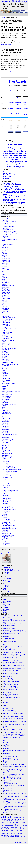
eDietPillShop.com (7, 319)
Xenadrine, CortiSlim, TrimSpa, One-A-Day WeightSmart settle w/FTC (14, 775)
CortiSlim (4, 303)
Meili (3, 381)
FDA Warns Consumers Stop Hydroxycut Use (14, 807)
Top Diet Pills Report (9, 629)
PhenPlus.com (6, 418)
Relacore (4, 452)
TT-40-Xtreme (6, 519)
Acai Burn (4, 250)
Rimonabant (5, 455)
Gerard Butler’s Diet (8, 675)
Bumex (4, 295)
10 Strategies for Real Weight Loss (15, 152)
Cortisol (4, 305)
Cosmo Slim (5, 308)
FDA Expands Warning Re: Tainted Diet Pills (13, 28)
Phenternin (11, 97)
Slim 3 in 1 (5, 463)
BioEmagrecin (6, 282)
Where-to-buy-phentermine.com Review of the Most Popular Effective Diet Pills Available (14, 620)
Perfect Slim (5, 410)
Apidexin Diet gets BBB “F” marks (12, 760)
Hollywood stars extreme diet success (13, 716)
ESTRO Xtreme (6, 325)
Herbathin (5, 346)
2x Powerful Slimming (8, 226)
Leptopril (4, 372)
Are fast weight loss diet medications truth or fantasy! (14, 199)
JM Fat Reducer (6, 369)
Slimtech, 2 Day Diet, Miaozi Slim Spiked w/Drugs (14, 803)
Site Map (5, 691)
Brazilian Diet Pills (7, 292)
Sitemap (5, 672)
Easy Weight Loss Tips (15, 144)
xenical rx (22, 838)
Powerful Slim (6, 444)
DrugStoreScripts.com (8, 318)
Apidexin (4, 276)
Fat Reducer (5, 335)
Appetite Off (7, 176)
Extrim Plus (5, 327)
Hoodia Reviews (7, 780)
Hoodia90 (4, 357)
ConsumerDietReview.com (12, 841)
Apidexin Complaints (8, 710)
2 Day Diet (5, 220)
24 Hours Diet (6, 225)
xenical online (4, 838)
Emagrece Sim (6, 322)
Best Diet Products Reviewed (11, 784)
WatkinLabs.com (6, 533)
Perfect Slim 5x (6, 412)
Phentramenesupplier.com (9, 434)
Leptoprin (5, 373)
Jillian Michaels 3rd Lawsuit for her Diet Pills (14, 643)
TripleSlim (5, 517)
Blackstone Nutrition (8, 286)
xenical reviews (17, 838)
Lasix (3, 370)
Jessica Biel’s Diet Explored (10, 715)
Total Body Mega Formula (9, 509)
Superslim (5, 503)
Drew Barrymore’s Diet (9, 680)
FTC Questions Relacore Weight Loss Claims (13, 739)
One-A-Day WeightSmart (9, 404)
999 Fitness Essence (7, 244)
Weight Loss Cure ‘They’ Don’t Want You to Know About (14, 794)
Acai (3, 246)
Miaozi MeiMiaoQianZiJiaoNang (11, 391)
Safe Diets (5, 787)
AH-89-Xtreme (6, 270)
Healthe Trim (6, 343)
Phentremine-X (6, 441)
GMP (3, 341)
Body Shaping (6, 289)
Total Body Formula (7, 508)
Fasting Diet (5, 333)
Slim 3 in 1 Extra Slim (8, 466)
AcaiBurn (4, 255)
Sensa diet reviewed (8, 638)
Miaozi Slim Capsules (8, 394)
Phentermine (5, 421)
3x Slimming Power (7, 230)
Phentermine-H (6, 423)
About (4, 580)
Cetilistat (4, 300)
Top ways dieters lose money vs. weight (14, 155)
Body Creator (6, 287)
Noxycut (4, 401)
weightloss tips (19, 833)
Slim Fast (4, 479)
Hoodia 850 (5, 353)
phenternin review (17, 832)
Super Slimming (6, 500)
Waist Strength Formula (9, 529)
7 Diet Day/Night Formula (9, 239)
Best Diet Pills (7, 582)
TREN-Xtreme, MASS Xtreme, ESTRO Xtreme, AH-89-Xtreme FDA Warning (13, 736)
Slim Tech (4, 481)
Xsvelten (4, 541)
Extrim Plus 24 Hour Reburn (10, 329)
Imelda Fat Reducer (7, 361)
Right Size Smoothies (8, 453)
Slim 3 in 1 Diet (6, 465)
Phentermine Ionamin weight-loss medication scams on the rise (12, 659)
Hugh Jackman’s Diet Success (11, 683)
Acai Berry (5, 247)
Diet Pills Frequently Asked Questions (15, 153)
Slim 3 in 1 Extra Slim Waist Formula (12, 469)
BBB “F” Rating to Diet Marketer (12, 777)
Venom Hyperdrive (7, 524)
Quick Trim (5, 447)
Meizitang (5, 385)
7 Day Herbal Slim (7, 234)
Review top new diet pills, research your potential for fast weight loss (14, 203)
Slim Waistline (6, 485)
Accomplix (5, 265)
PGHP (3, 415)
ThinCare (4, 505)
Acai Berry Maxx (6, 249)
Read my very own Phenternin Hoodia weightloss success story (13, 656)
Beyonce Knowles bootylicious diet (13, 712)
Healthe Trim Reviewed (9, 640)
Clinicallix (4, 302)
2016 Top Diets (7, 579)
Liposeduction (6, 378)
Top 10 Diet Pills (7, 790)
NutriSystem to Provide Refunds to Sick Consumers (14, 800)
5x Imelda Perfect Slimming (10, 231)
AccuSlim (4, 266)
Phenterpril (5, 426)
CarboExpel (6, 178)
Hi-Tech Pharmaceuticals (9, 348)
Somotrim (5, 495)
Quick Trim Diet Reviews (10, 641)
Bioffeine (4, 284)
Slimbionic (5, 487)
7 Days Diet (5, 236)
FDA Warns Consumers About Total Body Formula (15, 797)
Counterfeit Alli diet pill (9, 651)
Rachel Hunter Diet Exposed (11, 684)
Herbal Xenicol (6, 345)
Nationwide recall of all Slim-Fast (12, 652)
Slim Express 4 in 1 (7, 477)
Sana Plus (5, 458)
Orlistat (4, 405)
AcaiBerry (4, 254)
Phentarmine (5, 420)
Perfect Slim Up (6, 413)
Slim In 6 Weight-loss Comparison (12, 648)
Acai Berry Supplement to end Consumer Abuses (14, 811)
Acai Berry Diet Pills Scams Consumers (14, 750)
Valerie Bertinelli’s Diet (9, 686)
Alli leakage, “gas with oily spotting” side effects (14, 722)
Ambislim (4, 273)
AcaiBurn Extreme (7, 257)
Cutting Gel (5, 311)
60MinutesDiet (7, 173)
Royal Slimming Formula (9, 457)
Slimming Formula (7, 492)
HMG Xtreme (5, 349)
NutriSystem (5, 402)
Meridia (4, 386)
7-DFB (3, 241)
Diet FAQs (5, 587)
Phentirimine (5, 428)
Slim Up (4, 482)
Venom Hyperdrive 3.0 (8, 525)
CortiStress (5, 306)
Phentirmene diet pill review (11, 633)
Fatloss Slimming (7, 337)
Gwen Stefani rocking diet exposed (13, 713)
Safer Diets (6, 591)
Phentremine (5, 437)
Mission (5, 590)
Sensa (3, 460)
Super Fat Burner (7, 498)
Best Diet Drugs (7, 788)
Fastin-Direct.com (7, 332)
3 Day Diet (5, 228)
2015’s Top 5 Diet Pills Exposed (12, 624)
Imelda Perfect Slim (7, 362)
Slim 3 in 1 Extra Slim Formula (10, 468)
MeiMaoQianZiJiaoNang (9, 383)
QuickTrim (5, 449)
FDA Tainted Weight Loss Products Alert (12, 51)
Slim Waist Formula (7, 484)
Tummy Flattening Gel (8, 521)
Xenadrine (5, 538)
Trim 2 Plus (5, 513)
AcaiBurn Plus (6, 260)
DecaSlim (4, 313)
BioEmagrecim (6, 281)
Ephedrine (5, 324)
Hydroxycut (5, 359)
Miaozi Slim (5, 393)
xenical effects (22, 836)
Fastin (3, 330)
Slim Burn (5, 474)
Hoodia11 (4, 356)
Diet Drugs (6, 585)
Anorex (4, 274)
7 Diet (3, 238)
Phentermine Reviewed (9, 625)
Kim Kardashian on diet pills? (11, 673)
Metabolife (5, 388)
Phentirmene (5, 429)
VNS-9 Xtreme (6, 527)
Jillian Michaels (6, 365)
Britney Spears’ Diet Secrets (11, 681)
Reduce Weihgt (6, 450)
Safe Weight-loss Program (10, 696)
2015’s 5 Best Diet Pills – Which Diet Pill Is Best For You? (15, 616)
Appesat (4, 278)
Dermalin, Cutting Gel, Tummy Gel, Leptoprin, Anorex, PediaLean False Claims (13, 770)
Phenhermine (6, 417)
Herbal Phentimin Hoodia (11, 175)
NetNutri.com (6, 399)
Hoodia (4, 351)
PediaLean (5, 409)
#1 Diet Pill (5, 218)
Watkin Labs (5, 530)
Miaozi (4, 389)
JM (2, 367)
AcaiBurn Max (6, 258)
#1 (10, 90)
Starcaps (4, 497)
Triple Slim (5, 516)
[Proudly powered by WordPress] (15, 842)
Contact (5, 583)
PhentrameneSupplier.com (10, 752)
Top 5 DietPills (6, 506)
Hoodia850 (6, 782)
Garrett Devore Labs (8, 340)
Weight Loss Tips (7, 537)
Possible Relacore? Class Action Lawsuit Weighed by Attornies (14, 707)
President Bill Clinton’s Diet (10, 676)
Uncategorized (6, 522)
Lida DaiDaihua (6, 377)
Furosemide (5, 338)
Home (3, 17)
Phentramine (5, 436)
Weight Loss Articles (8, 535)
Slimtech (4, 493)
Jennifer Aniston (7, 678)
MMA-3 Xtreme (6, 396)
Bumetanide (5, 294)
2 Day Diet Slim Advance (9, 222)
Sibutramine (5, 461)
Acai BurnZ (5, 252)
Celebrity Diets (6, 298)
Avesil (3, 279)
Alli (3, 271)
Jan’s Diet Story (7, 692)
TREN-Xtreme (6, 511)
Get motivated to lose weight (15, 146)
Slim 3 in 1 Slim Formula (9, 473)
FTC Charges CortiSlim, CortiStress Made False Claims (14, 767)
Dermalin (4, 314)
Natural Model (6, 397)
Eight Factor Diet (7, 321)
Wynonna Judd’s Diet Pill (10, 689)
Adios (3, 268)
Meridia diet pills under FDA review (13, 630)
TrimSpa (4, 514)
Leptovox (4, 375)
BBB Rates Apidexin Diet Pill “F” (12, 779)
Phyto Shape (5, 442)
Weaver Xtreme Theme (21, 842)
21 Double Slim (6, 223)
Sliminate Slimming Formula (10, 490)
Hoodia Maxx (5, 354)
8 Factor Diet (5, 242)
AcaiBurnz (5, 263)
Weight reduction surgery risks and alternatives (14, 196)
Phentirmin (5, 431)
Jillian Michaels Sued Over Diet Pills (13, 646)
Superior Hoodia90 (7, 501)
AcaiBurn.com (6, 262)
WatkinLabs (5, 532)
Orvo (3, 407)
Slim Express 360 (7, 476)
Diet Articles (5, 316)
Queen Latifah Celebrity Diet (11, 688)
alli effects (22, 822)
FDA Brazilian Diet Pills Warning (12, 732)
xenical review (10, 838)
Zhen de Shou (6, 543)
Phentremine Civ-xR (7, 439)
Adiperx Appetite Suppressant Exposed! (14, 632)
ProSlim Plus (5, 445)
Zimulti (4, 545)
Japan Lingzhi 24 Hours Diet (10, 364)
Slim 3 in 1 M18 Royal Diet (9, 471)
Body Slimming (6, 290)
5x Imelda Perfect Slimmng (9, 233)
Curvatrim (5, 310)
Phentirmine (5, 433)
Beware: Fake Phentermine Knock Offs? (14, 764)
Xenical (4, 540)
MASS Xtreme (6, 380)
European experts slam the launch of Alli (14, 724)
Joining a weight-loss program (14, 150)
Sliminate (4, 489)
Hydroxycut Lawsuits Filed (10, 809)
